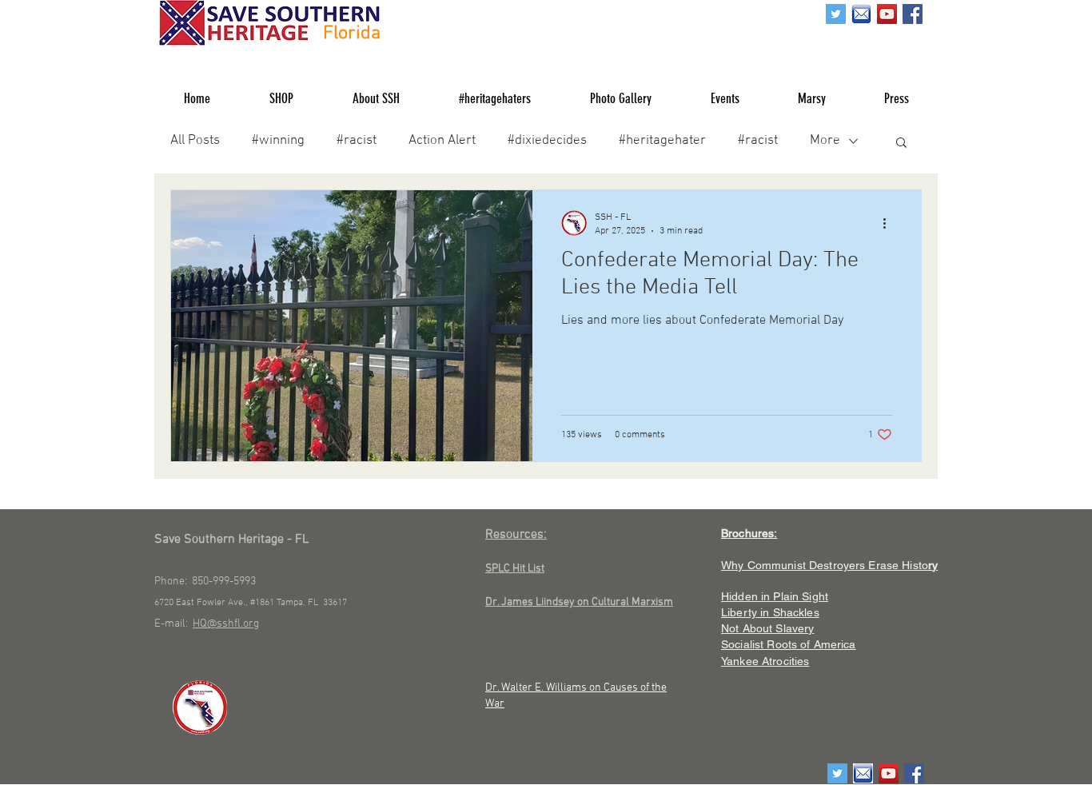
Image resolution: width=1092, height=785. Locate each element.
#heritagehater (662, 141)
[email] (861, 14)
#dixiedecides (547, 141)
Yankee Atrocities (765, 661)
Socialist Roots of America (788, 644)
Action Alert (442, 141)
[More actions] (889, 223)
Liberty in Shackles (770, 612)
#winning (278, 141)
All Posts (195, 141)
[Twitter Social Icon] (836, 14)
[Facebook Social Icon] (913, 14)
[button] (901, 143)
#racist (357, 141)
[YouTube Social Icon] (887, 14)
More (825, 141)
